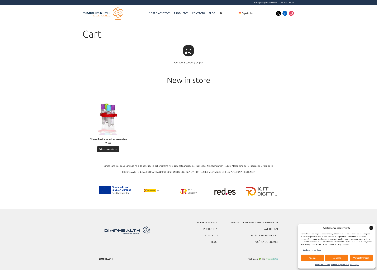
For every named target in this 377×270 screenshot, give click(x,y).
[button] (371, 227)
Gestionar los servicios (311, 250)
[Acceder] (221, 13)
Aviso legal (354, 264)
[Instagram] (291, 13)
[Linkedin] (285, 13)
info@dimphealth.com (265, 2)
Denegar (337, 258)
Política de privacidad (340, 264)
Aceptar (312, 258)
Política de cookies (322, 264)
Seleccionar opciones (108, 149)
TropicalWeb (272, 259)
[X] (278, 13)
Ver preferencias (361, 258)
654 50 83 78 (288, 2)
